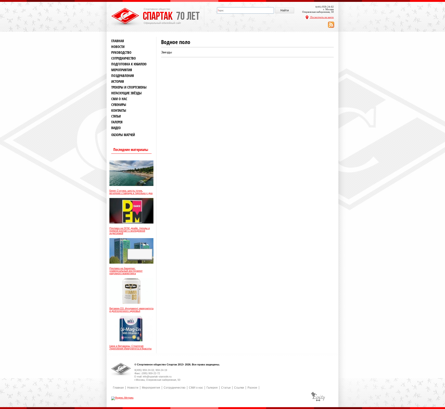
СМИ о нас (119, 99)
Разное (252, 387)
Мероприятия (121, 70)
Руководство (121, 52)
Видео (116, 128)
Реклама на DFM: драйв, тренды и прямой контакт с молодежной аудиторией (129, 231)
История (117, 81)
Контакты (118, 110)
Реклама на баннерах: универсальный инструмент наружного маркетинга (126, 271)
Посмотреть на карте (322, 17)
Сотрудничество (123, 58)
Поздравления (122, 75)
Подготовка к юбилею (128, 64)
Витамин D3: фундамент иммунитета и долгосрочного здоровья (131, 309)
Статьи (116, 116)
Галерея (117, 122)
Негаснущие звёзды (126, 93)
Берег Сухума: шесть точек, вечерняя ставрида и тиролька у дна (131, 192)
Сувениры (118, 104)
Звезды (166, 52)
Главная (117, 41)
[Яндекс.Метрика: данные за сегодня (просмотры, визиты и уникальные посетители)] (122, 398)
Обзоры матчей (123, 135)
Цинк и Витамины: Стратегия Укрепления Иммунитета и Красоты (130, 347)
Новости (117, 46)
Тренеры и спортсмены (128, 87)
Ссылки (239, 387)
